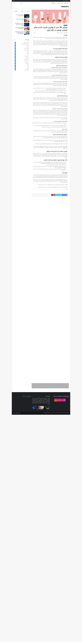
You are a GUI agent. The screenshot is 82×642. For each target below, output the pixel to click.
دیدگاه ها (16, 11)
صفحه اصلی (65, 3)
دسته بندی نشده (26, 60)
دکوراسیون (27, 57)
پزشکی (28, 68)
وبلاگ (62, 3)
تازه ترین (28, 11)
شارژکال (48, 396)
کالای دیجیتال (27, 62)
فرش (28, 66)
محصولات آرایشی (26, 69)
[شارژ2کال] (65, 6)
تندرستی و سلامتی (26, 42)
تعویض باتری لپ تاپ (28, 396)
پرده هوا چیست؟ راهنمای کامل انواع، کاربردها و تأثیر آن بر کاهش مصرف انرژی (19, 32)
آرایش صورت (65, 25)
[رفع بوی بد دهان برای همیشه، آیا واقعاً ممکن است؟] (26, 29)
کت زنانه (24, 396)
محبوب (22, 11)
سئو (28, 54)
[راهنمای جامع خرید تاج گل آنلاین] (26, 20)
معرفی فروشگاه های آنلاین (25, 43)
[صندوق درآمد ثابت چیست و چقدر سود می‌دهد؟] (26, 16)
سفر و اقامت (27, 63)
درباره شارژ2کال (54, 3)
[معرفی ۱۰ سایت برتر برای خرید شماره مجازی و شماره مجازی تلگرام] (26, 24)
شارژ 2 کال (57, 412)
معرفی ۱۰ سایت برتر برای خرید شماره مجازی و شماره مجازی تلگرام (19, 24)
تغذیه (28, 51)
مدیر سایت (65, 32)
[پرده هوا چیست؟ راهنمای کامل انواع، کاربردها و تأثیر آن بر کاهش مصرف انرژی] (26, 33)
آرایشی (28, 45)
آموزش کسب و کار (26, 48)
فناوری (28, 65)
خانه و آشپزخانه (26, 56)
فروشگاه (58, 3)
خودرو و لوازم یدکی (26, 59)
